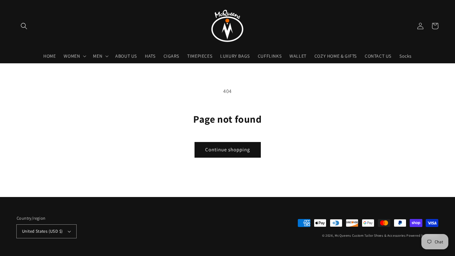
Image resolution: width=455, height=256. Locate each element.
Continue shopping (227, 149)
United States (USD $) (42, 231)
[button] (24, 26)
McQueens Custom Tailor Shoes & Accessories (370, 235)
